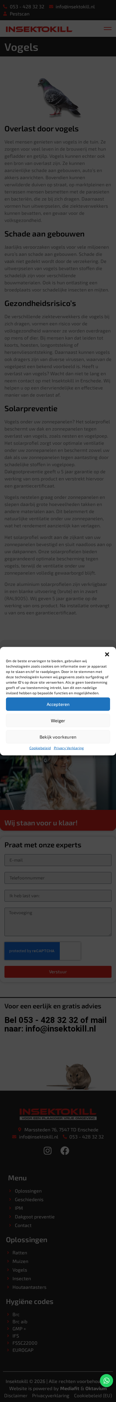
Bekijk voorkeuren (58, 736)
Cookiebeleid (40, 747)
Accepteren (58, 704)
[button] (107, 654)
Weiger (58, 720)
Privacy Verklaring (69, 747)
